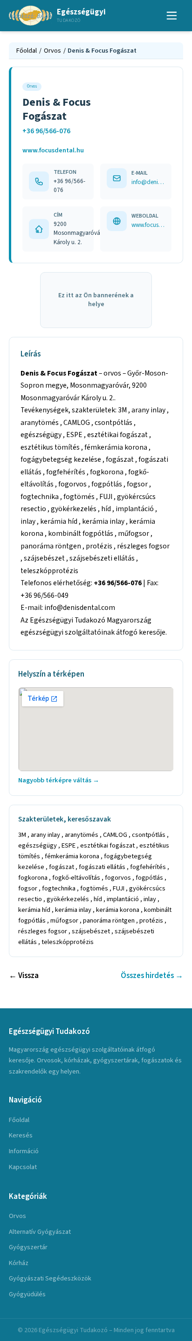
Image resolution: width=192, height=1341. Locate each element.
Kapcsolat (23, 1167)
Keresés (21, 1135)
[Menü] (172, 16)
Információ (24, 1151)
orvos (17, 1216)
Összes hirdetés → (152, 975)
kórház (18, 1263)
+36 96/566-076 (46, 131)
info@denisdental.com (148, 182)
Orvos (52, 50)
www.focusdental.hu (53, 150)
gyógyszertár (28, 1247)
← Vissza (24, 975)
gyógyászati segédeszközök (50, 1278)
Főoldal (26, 50)
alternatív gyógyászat (40, 1232)
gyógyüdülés (27, 1294)
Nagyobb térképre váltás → (58, 780)
